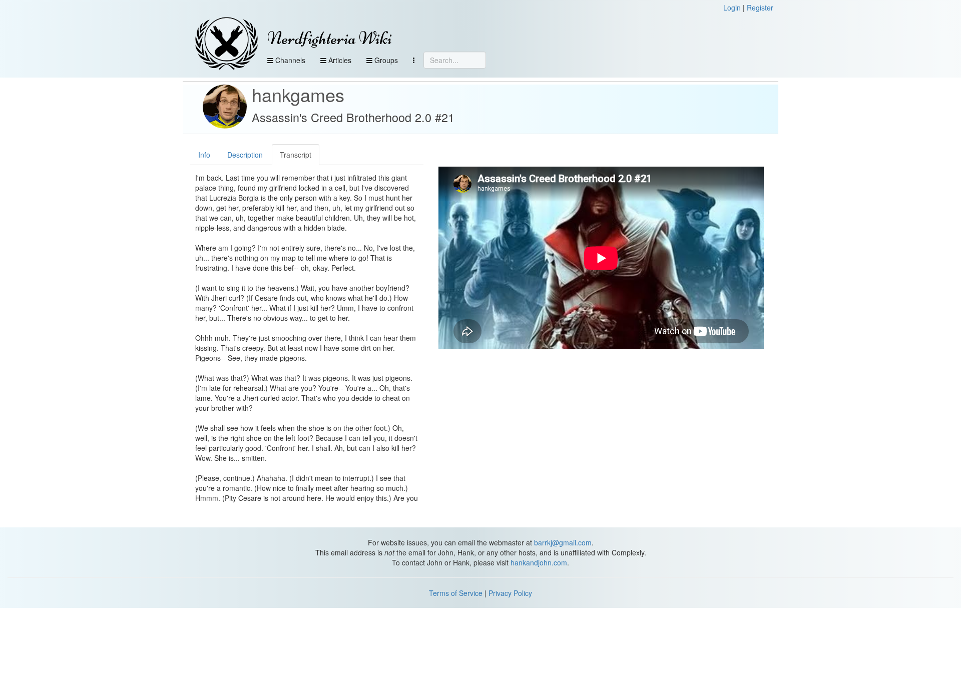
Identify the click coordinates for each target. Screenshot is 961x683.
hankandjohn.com (539, 562)
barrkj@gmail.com (563, 542)
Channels (289, 60)
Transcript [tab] (295, 155)
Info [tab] (204, 155)
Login (732, 8)
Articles (338, 60)
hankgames (298, 94)
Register (760, 8)
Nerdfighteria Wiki (329, 38)
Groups (385, 60)
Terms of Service (456, 593)
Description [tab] (245, 155)
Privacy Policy (510, 593)
